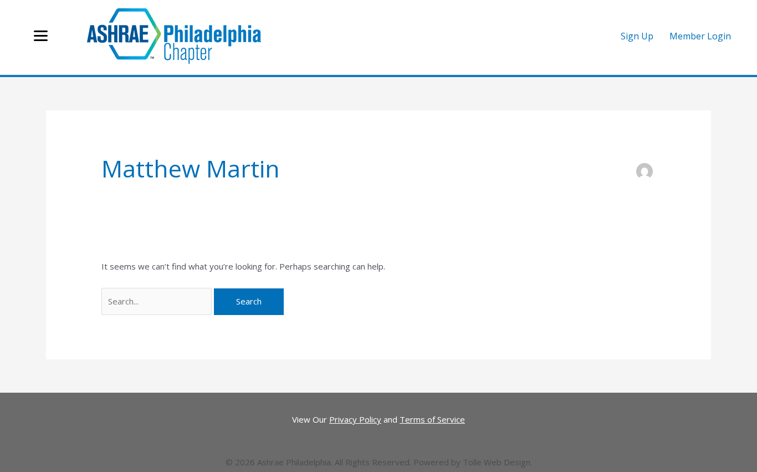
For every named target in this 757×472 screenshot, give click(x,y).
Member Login (700, 36)
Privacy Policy (355, 419)
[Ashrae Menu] (40, 36)
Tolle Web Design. (497, 462)
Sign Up (637, 36)
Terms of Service (432, 419)
